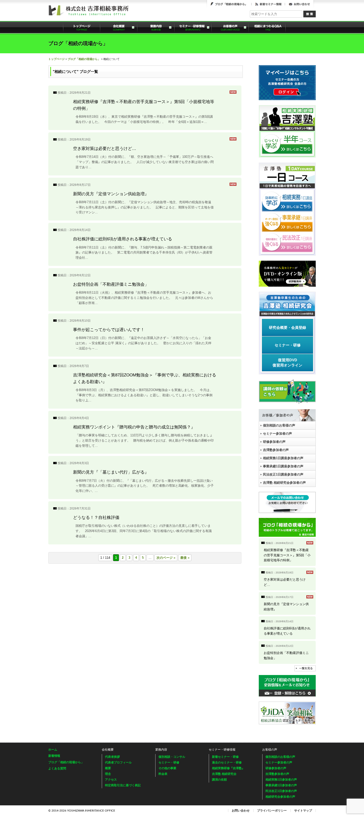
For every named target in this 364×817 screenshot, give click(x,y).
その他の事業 (167, 768)
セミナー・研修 (288, 345)
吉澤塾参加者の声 (276, 450)
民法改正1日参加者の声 (281, 791)
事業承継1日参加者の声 (281, 785)
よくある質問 (267, 27)
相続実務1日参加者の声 (281, 779)
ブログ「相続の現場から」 (229, 4)
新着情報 (54, 756)
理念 (108, 774)
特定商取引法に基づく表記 (123, 785)
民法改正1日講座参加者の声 (283, 474)
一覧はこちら (305, 668)
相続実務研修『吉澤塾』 (228, 768)
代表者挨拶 (112, 757)
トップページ (81, 27)
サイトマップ (303, 810)
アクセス (111, 779)
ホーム (52, 749)
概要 (108, 768)
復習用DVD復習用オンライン (287, 362)
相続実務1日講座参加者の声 (283, 458)
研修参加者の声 (274, 442)
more (144, 107)
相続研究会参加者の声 (280, 796)
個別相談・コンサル (171, 757)
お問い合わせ (299, 4)
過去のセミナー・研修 (227, 762)
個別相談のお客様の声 (279, 425)
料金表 (162, 774)
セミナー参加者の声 (277, 433)
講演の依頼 (219, 779)
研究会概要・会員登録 (287, 327)
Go (309, 14)
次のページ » (165, 558)
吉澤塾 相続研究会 (224, 774)
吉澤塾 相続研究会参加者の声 (284, 482)
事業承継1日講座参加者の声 (283, 466)
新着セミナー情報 (268, 4)
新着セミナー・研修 (225, 757)
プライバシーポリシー (272, 810)
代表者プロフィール (118, 762)
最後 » (184, 558)
